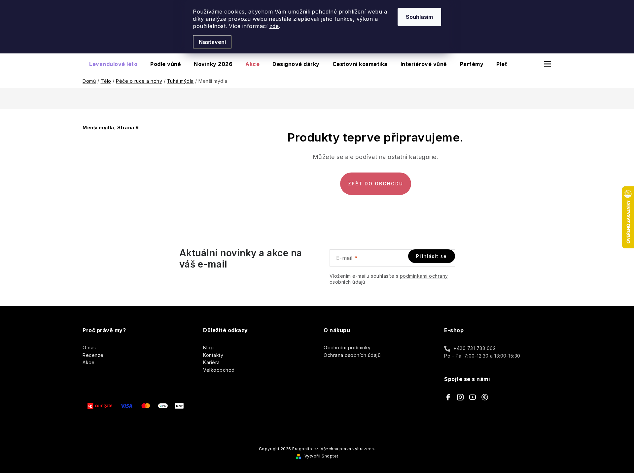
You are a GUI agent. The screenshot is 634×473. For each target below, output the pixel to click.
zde (274, 26)
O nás (89, 347)
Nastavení (212, 42)
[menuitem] (113, 64)
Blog (208, 347)
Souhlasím (419, 17)
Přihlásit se (431, 256)
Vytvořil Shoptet (321, 456)
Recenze (93, 355)
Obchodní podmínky (347, 347)
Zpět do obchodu (375, 183)
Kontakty (213, 355)
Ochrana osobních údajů (352, 355)
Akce (88, 362)
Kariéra (211, 362)
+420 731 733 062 (474, 348)
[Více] (545, 64)
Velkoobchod (219, 370)
